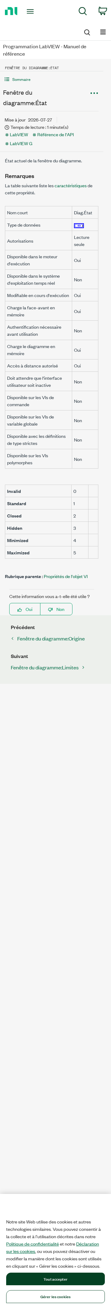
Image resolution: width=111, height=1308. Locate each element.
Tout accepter (55, 1279)
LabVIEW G (21, 143)
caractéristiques (71, 185)
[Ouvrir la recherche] (86, 31)
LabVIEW (19, 134)
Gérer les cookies (55, 1296)
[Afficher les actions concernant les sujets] (94, 93)
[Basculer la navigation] (103, 31)
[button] (51, 79)
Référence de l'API (55, 134)
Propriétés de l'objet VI (66, 576)
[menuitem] (83, 12)
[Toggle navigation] (31, 11)
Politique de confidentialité (32, 1244)
